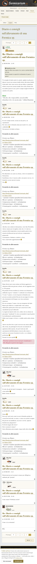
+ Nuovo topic (5, 17)
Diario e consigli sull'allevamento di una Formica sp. (14, 33)
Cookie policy (19, 558)
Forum (32, 11)
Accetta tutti (18, 561)
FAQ (15, 22)
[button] (13, 42)
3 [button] (26, 42)
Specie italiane (10, 11)
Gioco (2, 13)
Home (2, 11)
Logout (10, 22)
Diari (27, 11)
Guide (17, 11)
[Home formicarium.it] (18, 3)
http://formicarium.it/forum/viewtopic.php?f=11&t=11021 (15, 141)
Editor (4, 22)
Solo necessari (7, 561)
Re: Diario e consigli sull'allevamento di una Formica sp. (18, 57)
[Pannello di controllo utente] (1, 22)
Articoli (22, 11)
